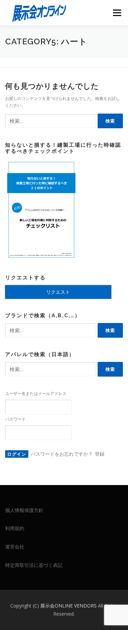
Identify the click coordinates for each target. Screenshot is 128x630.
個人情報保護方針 (24, 510)
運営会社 (14, 546)
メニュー (117, 13)
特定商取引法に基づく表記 (33, 565)
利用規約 (14, 528)
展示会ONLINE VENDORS (69, 605)
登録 (99, 454)
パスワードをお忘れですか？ (62, 454)
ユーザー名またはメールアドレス (36, 393)
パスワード (15, 419)
